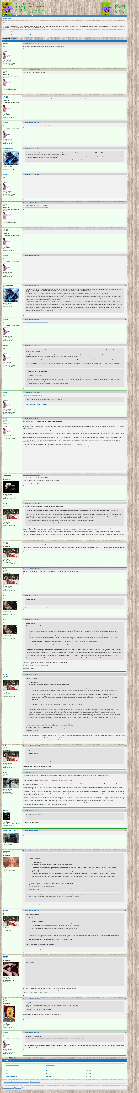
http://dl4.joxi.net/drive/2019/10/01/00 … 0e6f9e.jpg (35, 207)
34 (14, 38)
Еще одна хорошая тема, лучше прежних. (16, 1070)
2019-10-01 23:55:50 (35, 345)
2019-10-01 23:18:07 (35, 174)
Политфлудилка (35, 35)
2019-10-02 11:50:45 (34, 850)
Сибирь (5, 503)
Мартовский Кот (8, 148)
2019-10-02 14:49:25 (35, 998)
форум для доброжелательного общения (16, 35)
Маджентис (6, 851)
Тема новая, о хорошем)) (12, 1067)
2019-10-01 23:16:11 (34, 122)
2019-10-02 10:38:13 (35, 810)
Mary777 (5, 956)
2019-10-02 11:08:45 (34, 830)
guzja (4, 999)
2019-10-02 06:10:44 (35, 475)
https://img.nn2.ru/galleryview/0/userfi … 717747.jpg (36, 477)
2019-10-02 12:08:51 (35, 910)
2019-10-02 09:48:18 (35, 674)
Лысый (5, 772)
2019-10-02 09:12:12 (35, 595)
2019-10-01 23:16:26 (35, 148)
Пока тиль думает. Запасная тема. (15, 1073)
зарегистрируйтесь (23, 31)
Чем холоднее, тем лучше (12, 1065)
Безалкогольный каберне (10, 830)
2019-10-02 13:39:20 (35, 955)
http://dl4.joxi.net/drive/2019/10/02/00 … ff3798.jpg (35, 404)
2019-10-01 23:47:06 (35, 285)
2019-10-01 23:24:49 (35, 229)
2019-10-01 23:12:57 (35, 43)
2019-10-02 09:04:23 (35, 542)
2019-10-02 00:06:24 (35, 418)
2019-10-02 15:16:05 (35, 1032)
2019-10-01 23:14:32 (35, 96)
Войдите (13, 31)
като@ (5, 595)
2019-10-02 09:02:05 (35, 503)
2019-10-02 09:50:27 (35, 745)
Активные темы (7, 18)
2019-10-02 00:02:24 (35, 392)
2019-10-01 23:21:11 (34, 202)
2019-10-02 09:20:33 (35, 619)
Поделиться (26, 43)
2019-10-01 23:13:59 (35, 69)
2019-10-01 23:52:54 (35, 319)
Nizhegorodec (7, 475)
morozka (5, 43)
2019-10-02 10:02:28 (35, 772)
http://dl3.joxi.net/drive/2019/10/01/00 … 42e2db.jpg (35, 322)
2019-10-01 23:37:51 (35, 255)
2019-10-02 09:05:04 (35, 568)
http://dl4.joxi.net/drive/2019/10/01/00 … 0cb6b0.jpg (35, 205)
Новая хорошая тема (11, 1076)
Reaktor (5, 810)
